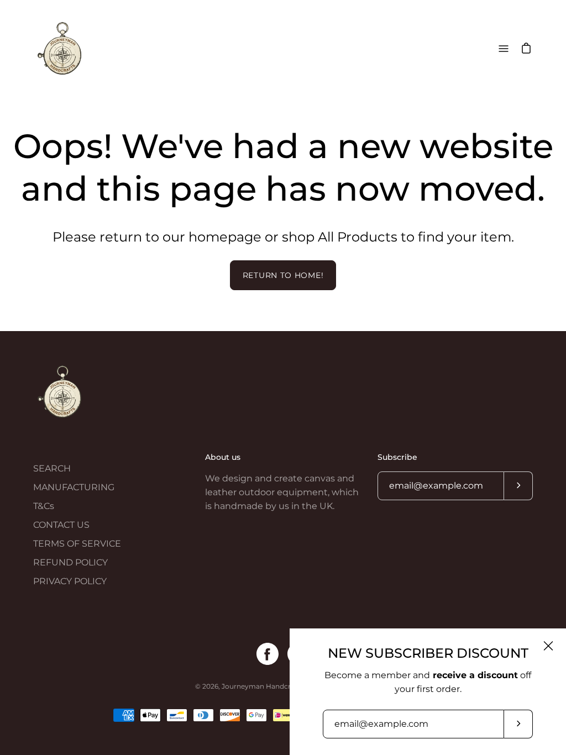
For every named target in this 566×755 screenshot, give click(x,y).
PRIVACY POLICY (70, 581)
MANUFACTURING (73, 487)
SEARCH (52, 468)
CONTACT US (61, 525)
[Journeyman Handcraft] (60, 48)
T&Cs (43, 506)
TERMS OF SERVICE (77, 543)
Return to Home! (283, 275)
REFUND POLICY (70, 562)
